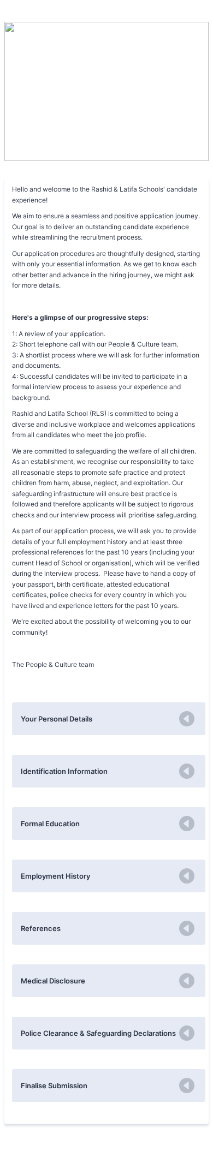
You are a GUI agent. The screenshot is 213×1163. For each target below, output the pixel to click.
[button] (108, 718)
